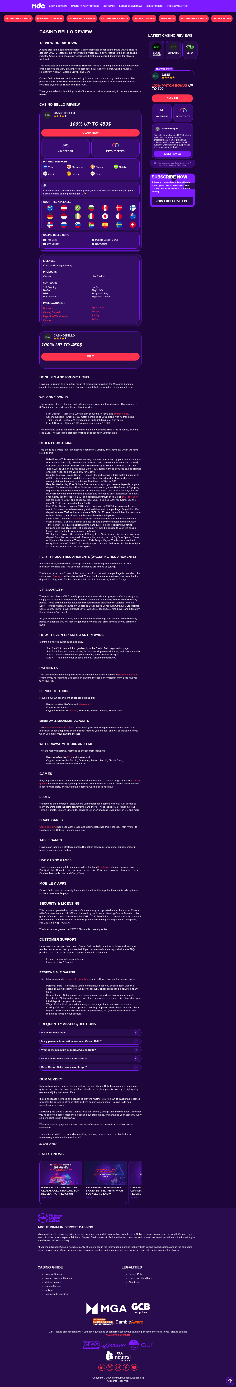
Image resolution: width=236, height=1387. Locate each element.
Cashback (78, 518)
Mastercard (85, 704)
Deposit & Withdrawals (55, 316)
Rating (95, 315)
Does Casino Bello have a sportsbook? (64, 1058)
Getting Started (51, 312)
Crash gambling (48, 826)
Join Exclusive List (172, 201)
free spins (58, 576)
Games (47, 320)
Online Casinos (144, 18)
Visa (69, 757)
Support (96, 311)
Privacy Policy (136, 1274)
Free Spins (168, 18)
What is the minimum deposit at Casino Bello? (68, 1049)
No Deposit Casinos (194, 18)
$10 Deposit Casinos (81, 18)
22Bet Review (172, 153)
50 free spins (121, 413)
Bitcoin (73, 710)
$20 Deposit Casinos (114, 18)
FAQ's (95, 319)
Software (109, 6)
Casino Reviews (58, 6)
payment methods (128, 674)
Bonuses (48, 308)
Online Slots (222, 18)
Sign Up (172, 98)
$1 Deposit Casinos (18, 18)
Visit (90, 356)
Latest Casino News (130, 6)
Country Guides (53, 1274)
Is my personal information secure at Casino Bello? (71, 1041)
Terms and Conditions (140, 1278)
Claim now (90, 132)
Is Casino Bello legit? (54, 1032)
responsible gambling (76, 979)
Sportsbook (98, 307)
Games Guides (53, 1286)
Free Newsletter (177, 6)
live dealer (103, 867)
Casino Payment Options (85, 6)
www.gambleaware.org (118, 1334)
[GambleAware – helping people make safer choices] (129, 1322)
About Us (134, 1282)
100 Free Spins (130, 496)
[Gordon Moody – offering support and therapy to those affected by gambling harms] (103, 1322)
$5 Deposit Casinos (49, 18)
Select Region (155, 6)
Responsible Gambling (57, 1294)
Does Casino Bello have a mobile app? (64, 1067)
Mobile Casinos (53, 1282)
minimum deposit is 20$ (57, 727)
